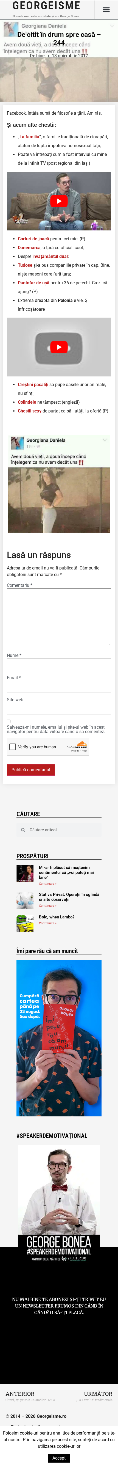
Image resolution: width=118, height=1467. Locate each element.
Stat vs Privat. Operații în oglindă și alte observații (69, 897)
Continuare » (48, 883)
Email (14, 678)
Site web (15, 700)
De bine (37, 55)
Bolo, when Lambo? (56, 917)
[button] (106, 9)
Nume (14, 655)
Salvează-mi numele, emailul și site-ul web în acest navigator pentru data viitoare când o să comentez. (56, 729)
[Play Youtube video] (59, 201)
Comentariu (19, 585)
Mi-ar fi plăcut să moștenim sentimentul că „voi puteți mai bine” (66, 872)
